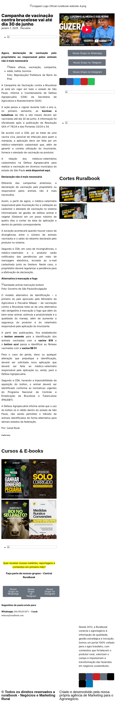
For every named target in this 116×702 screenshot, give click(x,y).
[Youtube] (84, 81)
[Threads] (110, 676)
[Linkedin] (89, 683)
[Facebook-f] (89, 676)
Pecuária (25, 28)
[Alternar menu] (58, 624)
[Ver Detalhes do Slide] (90, 92)
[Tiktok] (103, 676)
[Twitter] (77, 81)
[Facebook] (70, 81)
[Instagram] (62, 81)
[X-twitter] (82, 683)
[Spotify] (91, 81)
